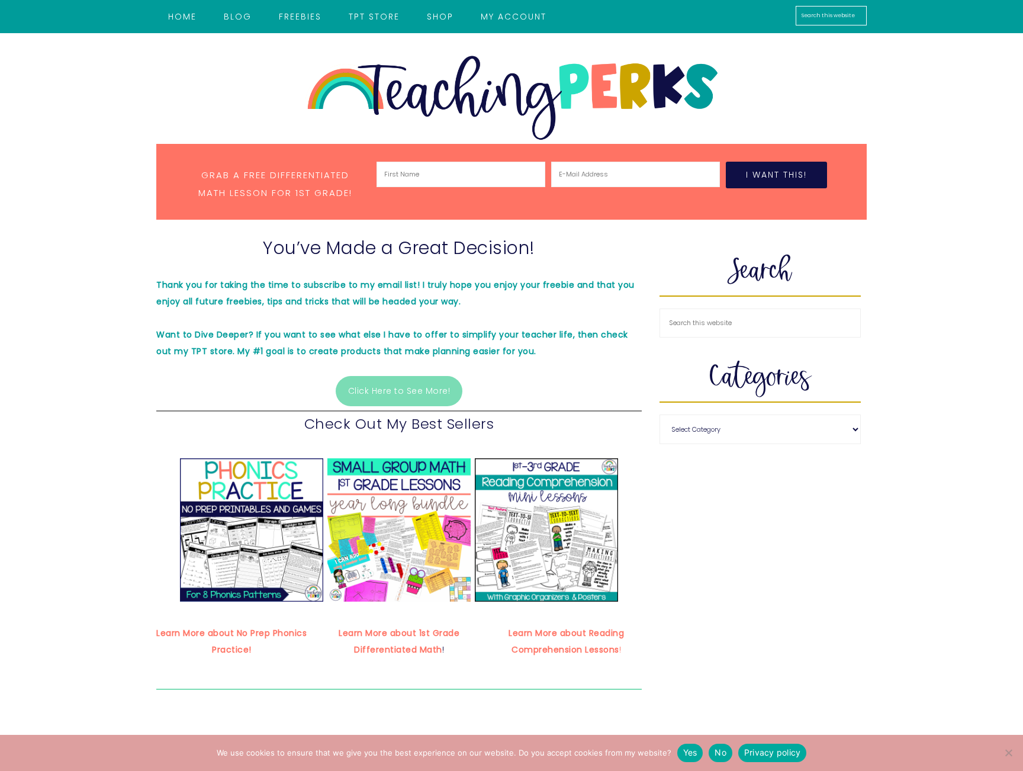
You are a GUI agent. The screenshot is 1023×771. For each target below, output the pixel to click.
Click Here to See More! (399, 391)
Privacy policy (772, 752)
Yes (690, 752)
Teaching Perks (511, 97)
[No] (1008, 753)
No (720, 752)
